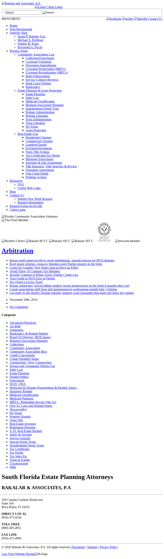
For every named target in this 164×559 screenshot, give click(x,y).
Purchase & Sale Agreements (44, 162)
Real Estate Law (28, 134)
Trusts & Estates (20, 460)
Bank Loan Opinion (38, 83)
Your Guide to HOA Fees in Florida (32, 278)
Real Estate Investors (23, 423)
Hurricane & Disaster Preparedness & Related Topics (43, 387)
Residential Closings (38, 137)
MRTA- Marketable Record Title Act (33, 402)
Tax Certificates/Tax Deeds (43, 155)
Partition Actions (36, 177)
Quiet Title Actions (37, 152)
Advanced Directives (23, 322)
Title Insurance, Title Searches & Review (51, 166)
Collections (17, 344)
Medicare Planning (21, 398)
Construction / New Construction (30, 362)
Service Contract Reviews (42, 79)
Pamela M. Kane (28, 43)
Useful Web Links (29, 188)
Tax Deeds (16, 452)
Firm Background (21, 29)
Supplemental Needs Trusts (27, 445)
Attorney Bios (18, 32)
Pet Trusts (32, 126)
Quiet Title (16, 420)
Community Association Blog (28, 351)
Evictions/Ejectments (39, 148)
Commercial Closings (39, 141)
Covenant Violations (38, 61)
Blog (13, 191)
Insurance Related (21, 391)
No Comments (19, 307)
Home (13, 25)
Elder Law (32, 97)
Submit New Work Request (35, 199)
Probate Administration (40, 112)
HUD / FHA (18, 384)
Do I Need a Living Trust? (26, 282)
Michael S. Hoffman (30, 40)
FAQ (21, 184)
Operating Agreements (40, 170)
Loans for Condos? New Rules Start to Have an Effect (44, 267)
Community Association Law (36, 54)
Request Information (30, 202)
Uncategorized (19, 463)
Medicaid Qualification (40, 101)
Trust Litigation (35, 123)
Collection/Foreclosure (40, 58)
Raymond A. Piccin (30, 47)
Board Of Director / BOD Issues (30, 337)
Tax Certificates (19, 449)
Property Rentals (20, 416)
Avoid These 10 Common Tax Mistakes (35, 271)
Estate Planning (35, 94)
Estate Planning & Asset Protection (40, 90)
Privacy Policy (109, 547)
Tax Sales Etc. (19, 456)
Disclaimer (78, 547)
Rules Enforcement (38, 76)
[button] (11, 18)
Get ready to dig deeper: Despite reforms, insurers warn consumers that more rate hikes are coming (72, 293)
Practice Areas (19, 51)
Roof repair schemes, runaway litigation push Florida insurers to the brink (56, 264)
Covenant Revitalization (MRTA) (47, 72)
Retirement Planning (22, 427)
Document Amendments (41, 65)
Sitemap (92, 547)
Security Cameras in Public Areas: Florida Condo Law (44, 274)
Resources (16, 180)
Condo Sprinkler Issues (24, 359)
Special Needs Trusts (23, 442)
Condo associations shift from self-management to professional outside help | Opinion (63, 289)
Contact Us (155, 18)
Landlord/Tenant (36, 144)
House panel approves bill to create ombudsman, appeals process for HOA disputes (62, 260)
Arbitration (17, 250)
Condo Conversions (22, 355)
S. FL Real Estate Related (26, 431)
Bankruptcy (33, 87)
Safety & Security (21, 434)
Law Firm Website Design (18, 554)
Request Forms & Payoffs (26, 206)
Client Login (54, 7)
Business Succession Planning (45, 105)
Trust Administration (38, 119)
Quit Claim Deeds (37, 173)
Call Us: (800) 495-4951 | (18, 7)
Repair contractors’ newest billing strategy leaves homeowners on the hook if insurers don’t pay (70, 285)
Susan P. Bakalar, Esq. (32, 36)
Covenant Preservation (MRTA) (46, 69)
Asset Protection (36, 130)
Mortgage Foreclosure (39, 159)
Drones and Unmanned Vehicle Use (32, 366)
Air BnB (15, 326)
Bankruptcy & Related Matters (29, 333)
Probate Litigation (37, 115)
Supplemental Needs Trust (42, 108)
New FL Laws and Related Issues (31, 405)
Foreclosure (17, 380)
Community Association (25, 348)
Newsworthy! (18, 409)
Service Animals (20, 438)
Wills (13, 467)
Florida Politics (19, 377)
